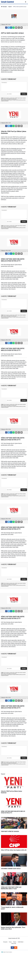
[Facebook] (6, 28)
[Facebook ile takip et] (12, 947)
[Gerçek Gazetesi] (7, 1)
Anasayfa (5, 942)
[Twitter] (9, 28)
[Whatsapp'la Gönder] (13, 28)
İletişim (14, 942)
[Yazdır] (19, 28)
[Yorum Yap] (21, 28)
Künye (10, 942)
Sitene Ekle (13, 943)
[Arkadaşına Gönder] (16, 28)
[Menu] (26, 2)
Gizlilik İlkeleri (20, 942)
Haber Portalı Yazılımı (7, 952)
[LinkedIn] (11, 28)
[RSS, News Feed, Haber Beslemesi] (15, 947)
